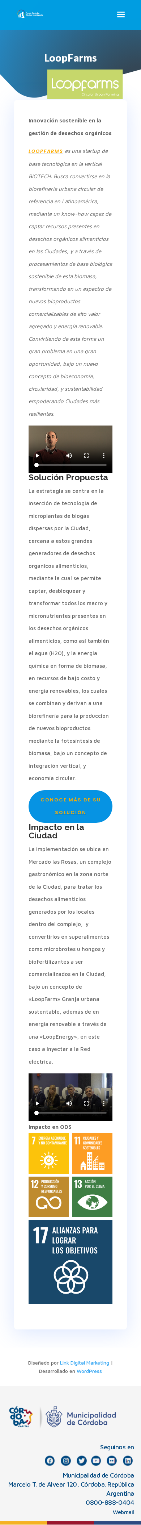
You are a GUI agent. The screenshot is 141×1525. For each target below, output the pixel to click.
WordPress (89, 1371)
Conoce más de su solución (70, 806)
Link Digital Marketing (84, 1362)
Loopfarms (46, 151)
